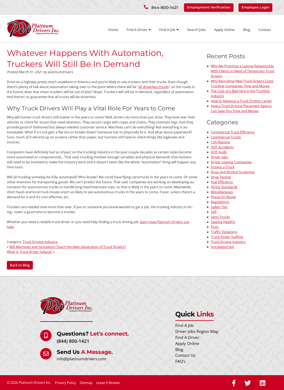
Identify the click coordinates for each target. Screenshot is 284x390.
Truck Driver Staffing (227, 237)
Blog (246, 29)
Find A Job (167, 29)
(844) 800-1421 (73, 341)
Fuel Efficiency (222, 182)
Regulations (220, 202)
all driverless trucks (153, 87)
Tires (215, 227)
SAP (214, 212)
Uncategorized (222, 247)
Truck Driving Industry (40, 242)
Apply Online (224, 29)
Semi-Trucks (220, 217)
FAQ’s (180, 361)
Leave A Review (108, 382)
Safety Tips (219, 207)
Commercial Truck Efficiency (233, 132)
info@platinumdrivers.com (81, 359)
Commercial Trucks (226, 137)
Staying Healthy (223, 222)
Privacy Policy (65, 382)
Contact (264, 29)
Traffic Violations (224, 232)
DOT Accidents (222, 147)
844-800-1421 (164, 7)
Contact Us (185, 355)
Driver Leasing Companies (231, 162)
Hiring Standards (224, 187)
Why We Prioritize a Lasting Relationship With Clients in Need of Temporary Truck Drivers (242, 71)
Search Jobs (196, 29)
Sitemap (86, 382)
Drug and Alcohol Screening (232, 172)
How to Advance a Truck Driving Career (241, 101)
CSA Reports (220, 142)
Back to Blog (20, 265)
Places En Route (223, 197)
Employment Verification (208, 7)
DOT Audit (219, 152)
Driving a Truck (222, 167)
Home (113, 29)
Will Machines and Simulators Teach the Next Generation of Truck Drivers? (67, 247)
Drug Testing (221, 177)
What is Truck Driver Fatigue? (29, 252)
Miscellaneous (222, 192)
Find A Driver (137, 29)
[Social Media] (234, 383)
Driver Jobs (219, 157)
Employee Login (255, 7)
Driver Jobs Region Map (197, 331)
